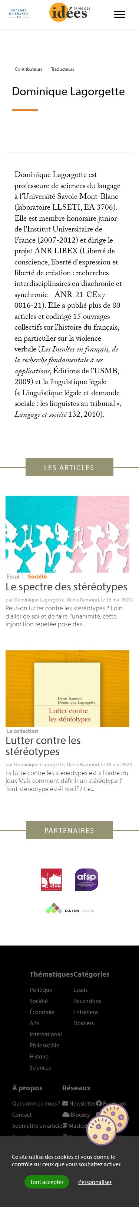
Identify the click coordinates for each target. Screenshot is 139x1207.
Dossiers (83, 1023)
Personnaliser (95, 1182)
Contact (22, 1114)
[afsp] (86, 879)
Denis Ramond (83, 599)
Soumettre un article (37, 1125)
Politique (41, 989)
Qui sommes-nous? (36, 1103)
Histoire (39, 1056)
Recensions (87, 1000)
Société (37, 576)
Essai (12, 576)
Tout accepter (46, 1182)
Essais (80, 989)
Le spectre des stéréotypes (67, 586)
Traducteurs (62, 69)
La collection (22, 730)
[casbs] (51, 879)
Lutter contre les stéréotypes (43, 745)
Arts (34, 1023)
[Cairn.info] (70, 908)
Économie (42, 1012)
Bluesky (80, 1114)
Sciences (40, 1067)
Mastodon (80, 1125)
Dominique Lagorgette (39, 599)
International (46, 1034)
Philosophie (44, 1045)
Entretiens (85, 1012)
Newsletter (82, 1103)
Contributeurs (28, 69)
